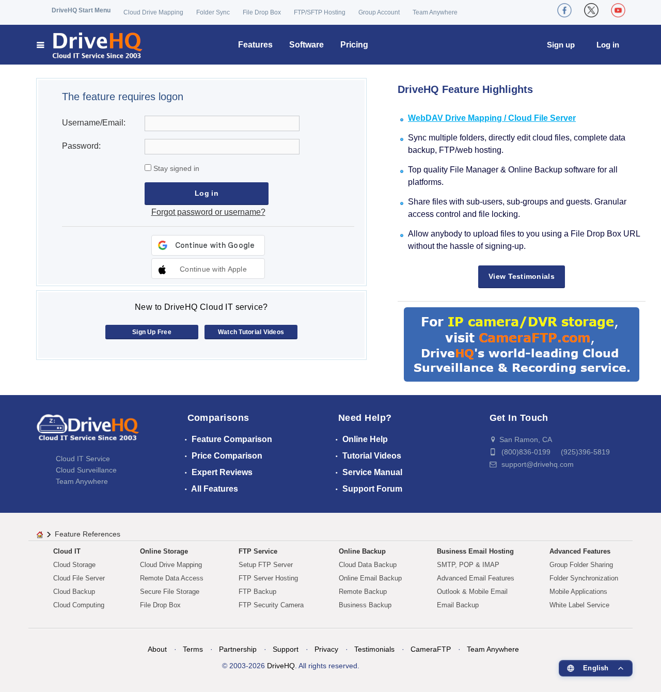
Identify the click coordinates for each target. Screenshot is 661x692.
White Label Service (579, 605)
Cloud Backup (74, 591)
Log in (607, 44)
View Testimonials (522, 276)
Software (306, 44)
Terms (193, 649)
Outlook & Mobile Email (472, 591)
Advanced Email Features (475, 578)
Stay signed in (175, 168)
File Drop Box (262, 12)
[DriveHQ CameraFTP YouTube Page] (618, 10)
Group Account (379, 12)
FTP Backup (257, 591)
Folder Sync (213, 12)
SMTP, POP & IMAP (468, 565)
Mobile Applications (578, 591)
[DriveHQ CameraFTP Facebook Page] (564, 10)
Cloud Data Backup (368, 565)
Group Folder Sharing (581, 565)
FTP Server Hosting (268, 578)
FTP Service (258, 551)
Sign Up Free (151, 332)
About (157, 649)
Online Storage (164, 551)
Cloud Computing (78, 605)
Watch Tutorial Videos (251, 332)
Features (255, 44)
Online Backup (362, 551)
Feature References (87, 534)
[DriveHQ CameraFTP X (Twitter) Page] (591, 10)
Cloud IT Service (83, 458)
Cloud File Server (79, 578)
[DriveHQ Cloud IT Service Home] (90, 44)
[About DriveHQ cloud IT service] (87, 432)
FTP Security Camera (271, 605)
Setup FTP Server (266, 565)
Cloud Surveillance (86, 470)
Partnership (238, 649)
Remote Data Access (171, 578)
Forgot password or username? (208, 212)
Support (285, 649)
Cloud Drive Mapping (153, 12)
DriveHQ (281, 666)
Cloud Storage (74, 565)
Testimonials (374, 649)
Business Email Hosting (475, 551)
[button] (208, 268)
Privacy (326, 649)
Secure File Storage (169, 591)
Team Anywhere (435, 12)
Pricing (354, 44)
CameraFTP (431, 649)
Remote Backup (363, 591)
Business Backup (365, 605)
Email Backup (458, 605)
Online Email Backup (370, 578)
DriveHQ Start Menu (81, 10)
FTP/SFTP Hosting (319, 12)
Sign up (561, 44)
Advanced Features (579, 551)
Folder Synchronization (583, 578)
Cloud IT (67, 551)
